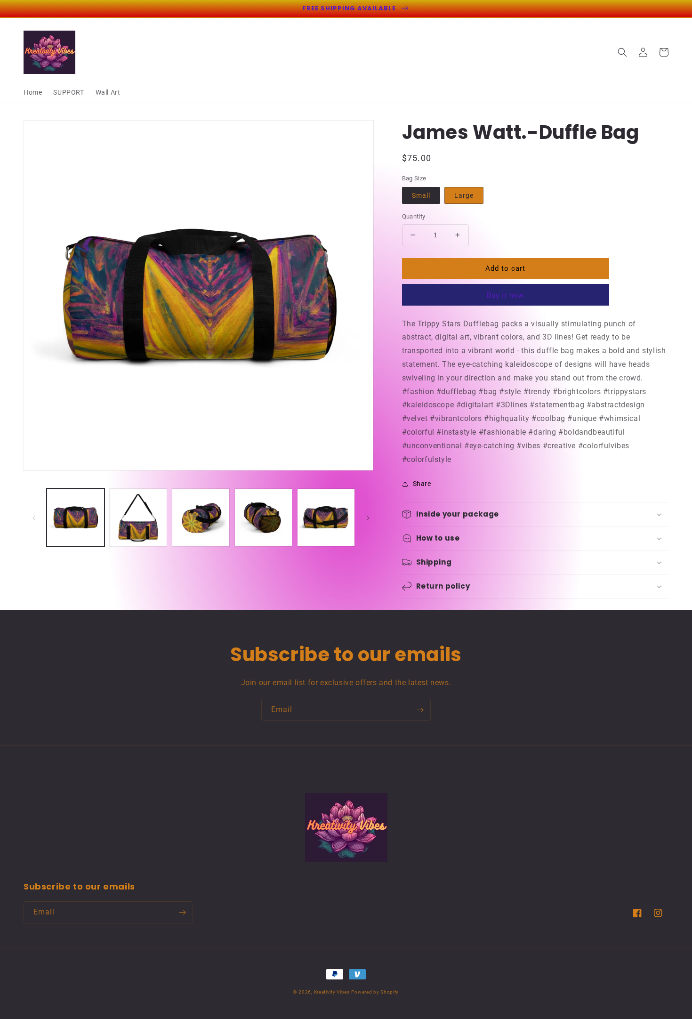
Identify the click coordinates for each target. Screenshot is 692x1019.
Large (464, 195)
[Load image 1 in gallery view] (76, 517)
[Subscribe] (420, 710)
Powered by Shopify (375, 992)
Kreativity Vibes (332, 992)
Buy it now (505, 295)
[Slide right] (368, 517)
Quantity (414, 216)
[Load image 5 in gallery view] (263, 517)
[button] (622, 52)
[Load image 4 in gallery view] (201, 517)
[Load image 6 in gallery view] (326, 517)
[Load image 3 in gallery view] (138, 517)
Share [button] (422, 483)
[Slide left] (34, 517)
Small (421, 195)
